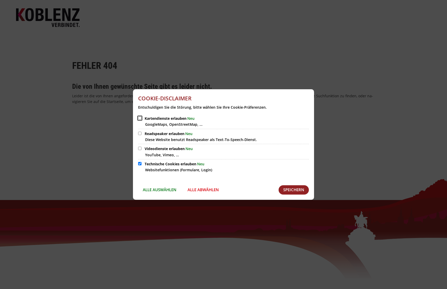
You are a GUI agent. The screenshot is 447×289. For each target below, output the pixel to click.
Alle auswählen (159, 189)
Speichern (293, 189)
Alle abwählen (203, 189)
